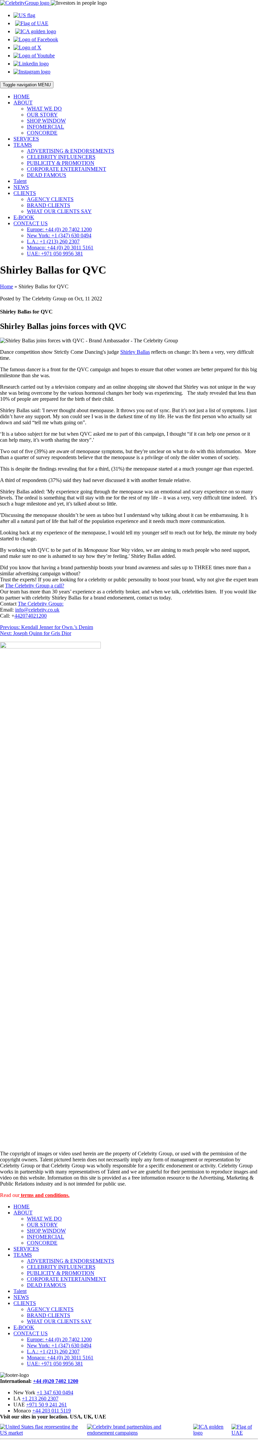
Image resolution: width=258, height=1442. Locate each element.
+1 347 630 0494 (55, 1392)
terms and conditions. (44, 1195)
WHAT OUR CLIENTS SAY (59, 211)
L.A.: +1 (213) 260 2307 (53, 241)
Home (6, 286)
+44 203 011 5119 (51, 1410)
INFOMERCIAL (45, 127)
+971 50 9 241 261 (46, 1404)
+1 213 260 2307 (40, 1398)
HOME (21, 96)
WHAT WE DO (44, 108)
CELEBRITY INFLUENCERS (61, 157)
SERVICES (26, 139)
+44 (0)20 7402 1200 (55, 1381)
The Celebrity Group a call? (34, 585)
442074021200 (30, 616)
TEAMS (22, 145)
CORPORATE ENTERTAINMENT (66, 169)
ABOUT (23, 102)
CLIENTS (24, 193)
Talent (20, 181)
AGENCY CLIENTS (50, 199)
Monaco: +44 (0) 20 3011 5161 (60, 247)
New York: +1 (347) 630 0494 (59, 235)
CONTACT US (30, 223)
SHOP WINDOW (46, 121)
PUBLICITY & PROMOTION (60, 163)
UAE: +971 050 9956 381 (55, 253)
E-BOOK (23, 217)
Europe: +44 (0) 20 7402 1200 (59, 229)
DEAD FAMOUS (46, 175)
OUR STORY (42, 114)
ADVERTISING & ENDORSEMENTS (70, 151)
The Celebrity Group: (40, 604)
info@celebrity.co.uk (37, 610)
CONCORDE (42, 133)
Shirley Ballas (135, 352)
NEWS (21, 187)
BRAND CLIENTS (48, 205)
